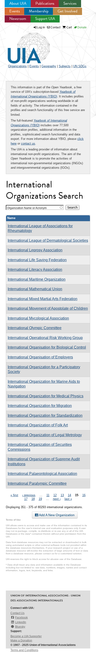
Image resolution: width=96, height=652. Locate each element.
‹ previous (28, 495)
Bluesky (20, 626)
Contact (55, 27)
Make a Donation (21, 640)
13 (62, 495)
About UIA (17, 3)
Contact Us (17, 613)
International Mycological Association (38, 318)
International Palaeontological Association (42, 474)
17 (25, 499)
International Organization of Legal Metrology (45, 435)
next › (57, 499)
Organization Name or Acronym (27, 207)
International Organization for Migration (40, 406)
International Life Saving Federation (37, 260)
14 (69, 495)
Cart (69, 27)
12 (55, 495)
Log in (41, 27)
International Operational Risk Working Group (45, 338)
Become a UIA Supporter (26, 636)
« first (14, 495)
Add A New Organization (56, 515)
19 (40, 499)
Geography (48, 66)
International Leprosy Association (35, 250)
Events (14, 11)
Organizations (17, 66)
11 (47, 495)
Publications (44, 3)
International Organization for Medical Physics (45, 396)
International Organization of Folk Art (38, 425)
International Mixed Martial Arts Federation (42, 299)
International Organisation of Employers (40, 357)
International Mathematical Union (35, 289)
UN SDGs (79, 66)
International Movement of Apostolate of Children (48, 308)
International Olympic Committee (35, 328)
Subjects (65, 66)
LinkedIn (20, 622)
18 (33, 499)
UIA (23, 45)
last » (68, 499)
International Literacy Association (35, 270)
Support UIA (45, 19)
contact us (28, 143)
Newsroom (17, 19)
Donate (82, 27)
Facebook (21, 617)
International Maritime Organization (36, 279)
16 (84, 495)
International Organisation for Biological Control (47, 347)
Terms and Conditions (24, 650)
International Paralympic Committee (37, 483)
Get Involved (67, 11)
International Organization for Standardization (45, 415)
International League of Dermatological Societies (48, 240)
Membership (38, 11)
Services (69, 3)
